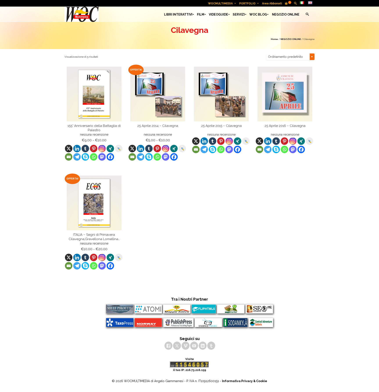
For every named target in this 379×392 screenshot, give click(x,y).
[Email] (68, 157)
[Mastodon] (102, 157)
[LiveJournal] (118, 148)
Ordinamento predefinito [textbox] (285, 57)
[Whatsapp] (93, 157)
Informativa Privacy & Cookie (244, 381)
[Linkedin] (77, 148)
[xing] (110, 148)
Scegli (94, 165)
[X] (68, 148)
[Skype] (85, 157)
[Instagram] (102, 148)
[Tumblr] (85, 148)
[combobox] (290, 56)
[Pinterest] (93, 148)
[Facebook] (110, 157)
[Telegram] (77, 157)
